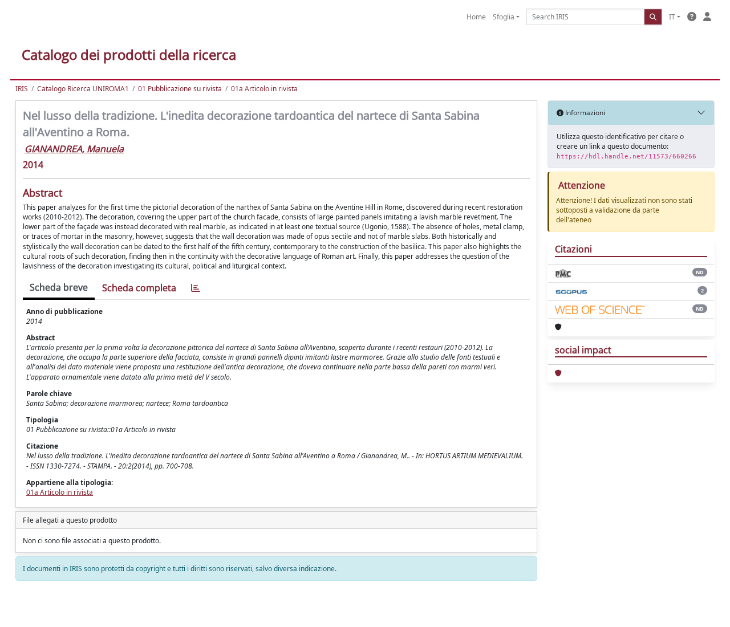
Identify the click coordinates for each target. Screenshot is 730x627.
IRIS (21, 88)
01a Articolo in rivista (264, 88)
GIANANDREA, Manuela (74, 148)
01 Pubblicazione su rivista (180, 88)
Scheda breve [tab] (59, 287)
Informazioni (584, 112)
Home (476, 17)
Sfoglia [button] (503, 17)
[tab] (196, 288)
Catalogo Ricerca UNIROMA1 (83, 88)
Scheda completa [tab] (139, 288)
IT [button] (672, 17)
